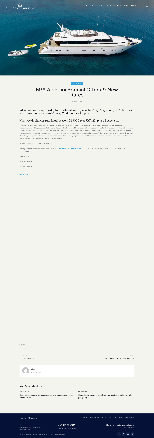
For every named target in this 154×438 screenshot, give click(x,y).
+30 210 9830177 (66, 425)
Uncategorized (77, 83)
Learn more (24, 174)
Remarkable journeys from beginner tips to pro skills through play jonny (105, 396)
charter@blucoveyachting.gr (67, 428)
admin (33, 369)
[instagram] (124, 434)
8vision (62, 434)
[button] (147, 5)
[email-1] (132, 434)
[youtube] (128, 434)
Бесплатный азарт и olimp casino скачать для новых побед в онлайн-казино (46, 396)
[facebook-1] (119, 434)
